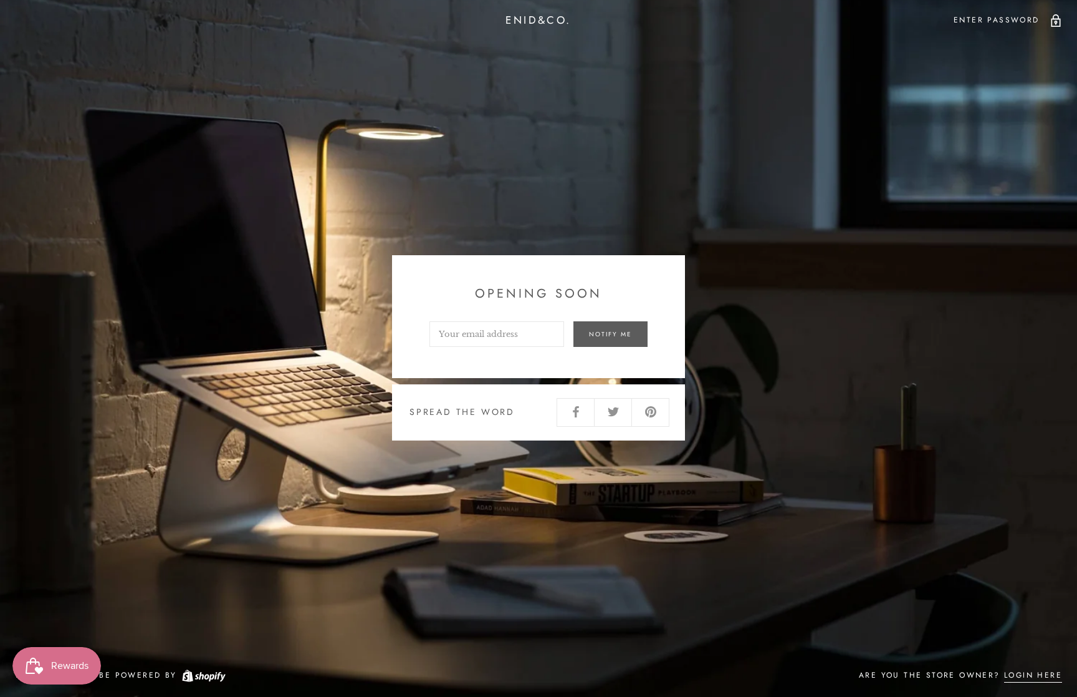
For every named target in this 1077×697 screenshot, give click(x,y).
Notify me (610, 334)
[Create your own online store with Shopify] (203, 675)
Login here (1033, 675)
